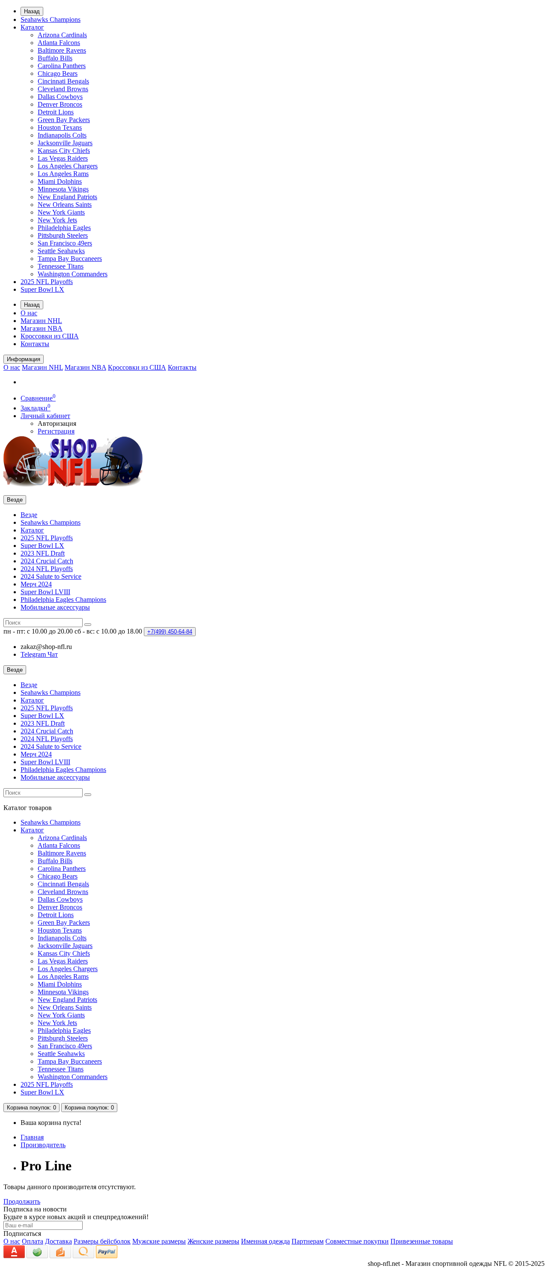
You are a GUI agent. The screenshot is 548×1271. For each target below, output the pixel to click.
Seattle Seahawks (61, 250)
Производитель (43, 1144)
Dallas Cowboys (60, 96)
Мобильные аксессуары (55, 607)
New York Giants (61, 212)
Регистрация (56, 431)
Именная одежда (265, 1241)
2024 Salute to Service (51, 576)
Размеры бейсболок (102, 1241)
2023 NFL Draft (43, 553)
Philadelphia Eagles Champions (63, 599)
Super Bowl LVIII (45, 591)
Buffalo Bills (55, 58)
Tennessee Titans (60, 266)
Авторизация (57, 423)
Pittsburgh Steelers (63, 235)
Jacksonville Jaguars (65, 143)
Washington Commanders (72, 274)
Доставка (58, 1241)
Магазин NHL (41, 320)
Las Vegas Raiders (63, 158)
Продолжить (21, 1201)
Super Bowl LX (42, 289)
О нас (29, 313)
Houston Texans (60, 127)
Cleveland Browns (63, 89)
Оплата (32, 1241)
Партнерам (308, 1241)
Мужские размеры (159, 1241)
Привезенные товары (421, 1241)
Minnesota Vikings (63, 189)
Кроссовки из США (50, 336)
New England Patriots (67, 196)
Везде (29, 514)
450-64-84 (169, 631)
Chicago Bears (57, 73)
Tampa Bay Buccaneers (70, 258)
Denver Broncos (60, 104)
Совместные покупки (357, 1241)
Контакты (35, 343)
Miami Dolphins (60, 181)
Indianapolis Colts (62, 135)
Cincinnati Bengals (63, 81)
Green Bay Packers (64, 119)
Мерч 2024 (36, 584)
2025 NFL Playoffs (47, 281)
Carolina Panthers (62, 65)
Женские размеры (213, 1241)
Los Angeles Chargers (68, 166)
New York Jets (57, 220)
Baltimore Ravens (62, 50)
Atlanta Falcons (59, 42)
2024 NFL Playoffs (47, 568)
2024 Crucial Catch (47, 561)
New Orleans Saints (65, 204)
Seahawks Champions (50, 19)
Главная (32, 1137)
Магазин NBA (42, 328)
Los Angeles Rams (63, 173)
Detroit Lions (56, 112)
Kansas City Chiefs (64, 150)
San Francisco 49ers (65, 243)
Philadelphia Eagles (64, 227)
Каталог (32, 27)
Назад (32, 11)
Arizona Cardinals (62, 35)
